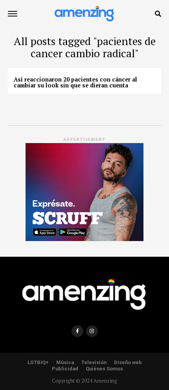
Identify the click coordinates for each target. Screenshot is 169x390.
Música (65, 362)
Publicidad (65, 369)
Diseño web (128, 362)
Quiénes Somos (104, 369)
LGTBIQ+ (38, 362)
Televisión (94, 362)
